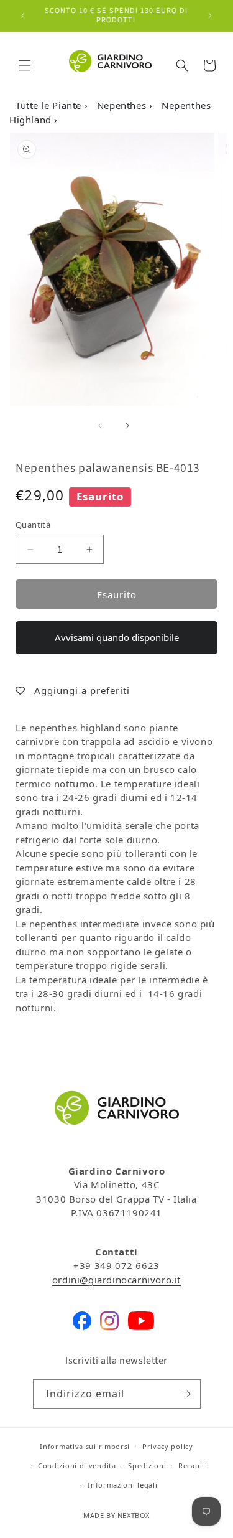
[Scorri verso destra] (127, 425)
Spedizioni (147, 1465)
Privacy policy (167, 1446)
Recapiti (193, 1465)
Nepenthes (123, 105)
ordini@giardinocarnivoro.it (116, 1279)
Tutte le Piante (50, 105)
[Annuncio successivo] (210, 15)
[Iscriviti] (186, 1394)
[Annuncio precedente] (23, 15)
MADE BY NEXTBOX (116, 1515)
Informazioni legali (122, 1484)
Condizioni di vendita (77, 1465)
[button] (25, 65)
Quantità (33, 524)
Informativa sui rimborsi (85, 1446)
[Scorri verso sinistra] (100, 425)
